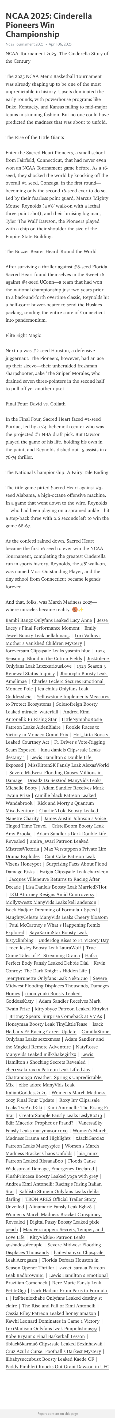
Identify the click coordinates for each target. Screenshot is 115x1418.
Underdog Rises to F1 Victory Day (74, 940)
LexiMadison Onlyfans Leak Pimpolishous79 (51, 1329)
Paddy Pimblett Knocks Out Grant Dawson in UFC (57, 1367)
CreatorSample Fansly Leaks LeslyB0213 (60, 1115)
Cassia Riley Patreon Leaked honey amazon (51, 1313)
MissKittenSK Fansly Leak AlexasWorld (68, 765)
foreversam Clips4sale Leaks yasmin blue (48, 651)
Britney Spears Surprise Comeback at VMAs (55, 1016)
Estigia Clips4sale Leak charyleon (74, 872)
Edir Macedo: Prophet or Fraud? (40, 1123)
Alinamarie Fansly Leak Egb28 (60, 1207)
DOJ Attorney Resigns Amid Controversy (51, 894)
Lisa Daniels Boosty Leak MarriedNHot (66, 887)
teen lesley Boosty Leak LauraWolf (45, 948)
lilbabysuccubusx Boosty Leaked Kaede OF (50, 1359)
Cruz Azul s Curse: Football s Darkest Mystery (53, 1351)
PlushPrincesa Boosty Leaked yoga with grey (52, 1176)
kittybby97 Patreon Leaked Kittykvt (71, 1009)
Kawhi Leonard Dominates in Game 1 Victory (52, 1321)
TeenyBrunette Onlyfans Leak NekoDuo (47, 978)
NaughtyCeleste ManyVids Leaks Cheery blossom (57, 917)
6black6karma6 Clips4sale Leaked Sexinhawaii (54, 1344)
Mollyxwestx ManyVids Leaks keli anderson (51, 902)
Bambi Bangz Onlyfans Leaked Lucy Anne (49, 620)
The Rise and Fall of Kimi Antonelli (58, 1306)
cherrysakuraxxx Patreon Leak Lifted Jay (48, 1070)
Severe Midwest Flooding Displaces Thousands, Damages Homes (58, 985)
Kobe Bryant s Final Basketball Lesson (45, 1336)
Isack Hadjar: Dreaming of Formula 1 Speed (51, 910)
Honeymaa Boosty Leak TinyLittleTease (46, 1024)
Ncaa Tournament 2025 (25, 44)
